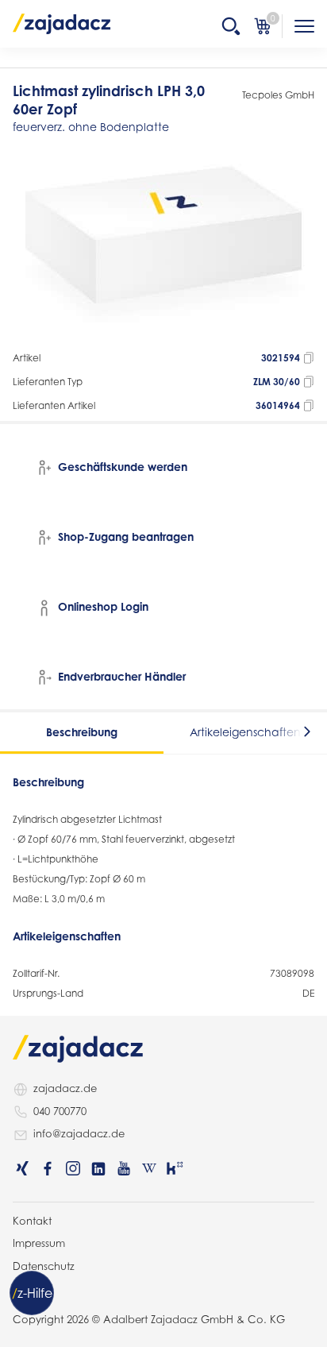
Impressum (39, 1243)
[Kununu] (174, 1168)
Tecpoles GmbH (278, 95)
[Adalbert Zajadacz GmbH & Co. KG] (62, 23)
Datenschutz (44, 1266)
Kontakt (32, 1220)
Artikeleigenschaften (245, 732)
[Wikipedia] (149, 1168)
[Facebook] (47, 1168)
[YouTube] (123, 1168)
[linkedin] (98, 1168)
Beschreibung (81, 732)
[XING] (22, 1168)
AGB (24, 1288)
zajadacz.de (65, 1088)
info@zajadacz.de (79, 1133)
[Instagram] (73, 1168)
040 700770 (60, 1111)
